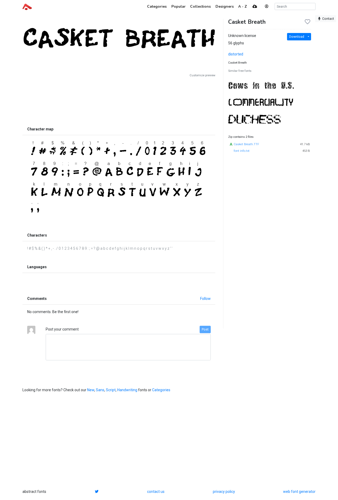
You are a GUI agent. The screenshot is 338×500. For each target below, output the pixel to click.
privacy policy (224, 491)
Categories (161, 390)
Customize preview (202, 75)
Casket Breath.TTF (246, 144)
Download (296, 37)
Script (111, 390)
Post (205, 329)
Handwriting (127, 390)
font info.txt (242, 151)
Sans (100, 390)
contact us (156, 491)
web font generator (299, 491)
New (90, 390)
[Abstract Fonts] (27, 6)
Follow (205, 298)
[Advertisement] (118, 101)
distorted (235, 54)
